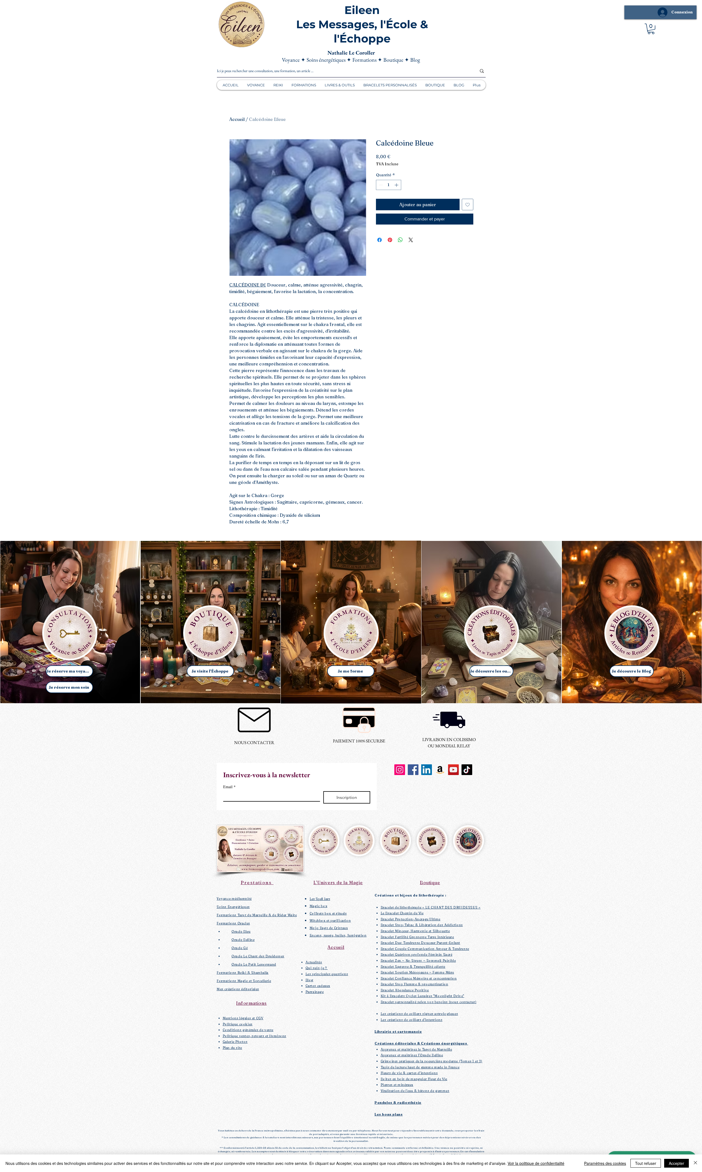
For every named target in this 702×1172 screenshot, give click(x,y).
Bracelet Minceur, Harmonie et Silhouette (415, 931)
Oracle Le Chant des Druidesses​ (257, 956)
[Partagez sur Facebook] (379, 240)
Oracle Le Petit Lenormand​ (253, 964)
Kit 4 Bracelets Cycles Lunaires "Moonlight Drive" (422, 996)
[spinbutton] (389, 185)
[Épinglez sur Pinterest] (390, 240)
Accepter (676, 1163)
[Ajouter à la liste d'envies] (467, 204)
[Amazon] (440, 769)
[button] (651, 29)
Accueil (237, 119)
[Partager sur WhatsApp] (400, 240)
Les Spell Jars (320, 899)
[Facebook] (413, 769)
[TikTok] (467, 769)
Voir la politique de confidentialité (536, 1163)
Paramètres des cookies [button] (605, 1163)
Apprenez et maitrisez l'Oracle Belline (412, 1055)
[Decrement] (380, 185)
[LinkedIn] (426, 769)
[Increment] (397, 185)
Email (229, 786)
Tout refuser (645, 1163)
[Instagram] (399, 769)
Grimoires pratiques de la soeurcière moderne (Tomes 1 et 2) (431, 1061)
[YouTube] (453, 769)
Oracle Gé (239, 948)
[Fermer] (695, 1163)
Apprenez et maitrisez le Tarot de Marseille (416, 1049)
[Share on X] (410, 240)
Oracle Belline (242, 940)
